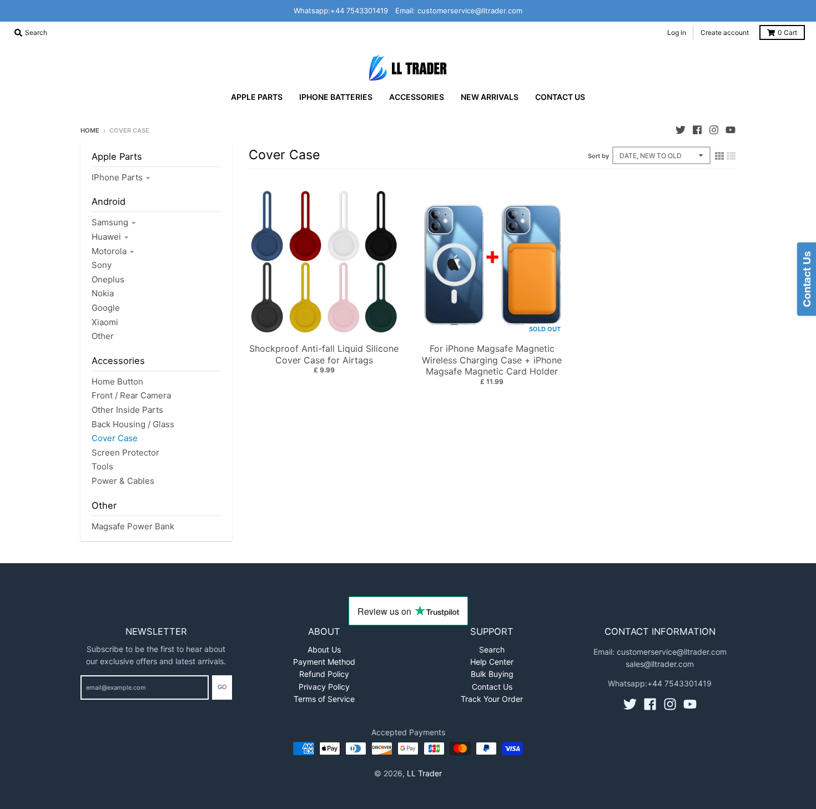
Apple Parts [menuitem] (257, 97)
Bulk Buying (492, 674)
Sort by (598, 156)
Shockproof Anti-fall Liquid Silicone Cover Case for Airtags (324, 354)
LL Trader (424, 773)
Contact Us (492, 686)
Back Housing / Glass (133, 424)
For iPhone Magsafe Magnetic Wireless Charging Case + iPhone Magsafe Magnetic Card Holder (492, 360)
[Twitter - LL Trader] (681, 130)
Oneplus (108, 279)
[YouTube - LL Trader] (731, 130)
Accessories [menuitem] (416, 97)
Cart (787, 32)
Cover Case (115, 438)
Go (222, 687)
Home (89, 130)
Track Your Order (492, 699)
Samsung (110, 222)
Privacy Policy (324, 686)
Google (106, 307)
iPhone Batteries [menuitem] (335, 97)
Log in (676, 32)
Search (492, 649)
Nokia (103, 293)
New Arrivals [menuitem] (489, 97)
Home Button (117, 381)
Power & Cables (123, 481)
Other (103, 336)
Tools (102, 466)
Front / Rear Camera (131, 395)
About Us (324, 649)
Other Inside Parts (127, 410)
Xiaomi (105, 322)
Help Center (491, 661)
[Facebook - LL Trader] (697, 130)
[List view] (731, 156)
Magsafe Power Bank (133, 526)
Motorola (109, 251)
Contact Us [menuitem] (560, 97)
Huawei (106, 236)
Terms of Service (324, 699)
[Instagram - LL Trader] (714, 130)
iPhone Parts (117, 177)
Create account (725, 32)
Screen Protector (125, 452)
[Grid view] (719, 156)
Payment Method (324, 661)
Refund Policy (324, 674)
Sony (102, 265)
